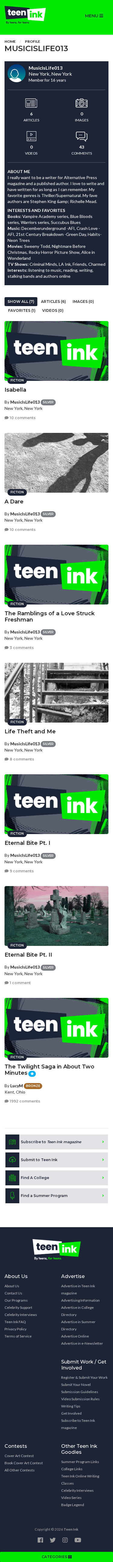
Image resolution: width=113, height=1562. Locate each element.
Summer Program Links (80, 1461)
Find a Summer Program (44, 1195)
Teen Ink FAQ (15, 1322)
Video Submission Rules (80, 1399)
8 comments (21, 759)
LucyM (16, 1085)
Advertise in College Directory (77, 1311)
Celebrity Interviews (21, 1314)
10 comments (22, 418)
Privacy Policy (16, 1329)
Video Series (71, 1497)
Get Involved (71, 1413)
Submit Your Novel (76, 1384)
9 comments (21, 871)
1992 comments (24, 1101)
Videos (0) (53, 310)
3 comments (21, 647)
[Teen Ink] (28, 15)
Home (10, 41)
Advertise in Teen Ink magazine (78, 1289)
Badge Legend (72, 1505)
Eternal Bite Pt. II (28, 955)
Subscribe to (51, 1142)
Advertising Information (80, 1300)
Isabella (15, 390)
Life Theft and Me (30, 731)
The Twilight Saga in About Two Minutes (49, 1069)
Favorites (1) (22, 310)
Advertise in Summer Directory (78, 1325)
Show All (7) (21, 301)
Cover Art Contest (19, 1455)
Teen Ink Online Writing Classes (80, 1479)
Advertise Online (75, 1336)
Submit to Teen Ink (39, 1160)
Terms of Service (18, 1336)
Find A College (35, 1177)
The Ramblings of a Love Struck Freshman (50, 616)
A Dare (14, 501)
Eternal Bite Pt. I (27, 843)
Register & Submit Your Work (84, 1377)
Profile (32, 41)
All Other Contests (20, 1470)
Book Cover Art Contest (24, 1463)
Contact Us (13, 1293)
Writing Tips (70, 1406)
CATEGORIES (55, 1557)
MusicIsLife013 (25, 401)
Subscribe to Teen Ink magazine (78, 1424)
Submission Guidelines (79, 1392)
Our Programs (16, 1300)
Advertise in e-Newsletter (82, 1343)
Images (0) (83, 301)
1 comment (20, 983)
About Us (12, 1286)
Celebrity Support (18, 1307)
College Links (72, 1469)
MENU (92, 16)
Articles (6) (53, 301)
